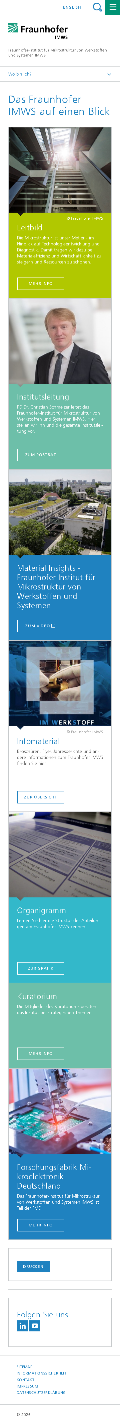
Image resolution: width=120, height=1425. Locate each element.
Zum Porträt (40, 454)
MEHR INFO (41, 1225)
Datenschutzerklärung (41, 1393)
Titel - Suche (97, 7)
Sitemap (24, 1367)
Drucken (33, 1266)
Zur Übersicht (40, 797)
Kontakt (25, 1380)
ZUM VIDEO (37, 626)
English (72, 7)
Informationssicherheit (41, 1373)
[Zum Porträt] (60, 343)
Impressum (27, 1386)
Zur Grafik (41, 968)
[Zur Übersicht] (60, 685)
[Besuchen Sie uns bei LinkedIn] (22, 1325)
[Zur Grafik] (60, 856)
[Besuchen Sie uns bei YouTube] (34, 1325)
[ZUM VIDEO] (60, 514)
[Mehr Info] (60, 171)
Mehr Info (41, 283)
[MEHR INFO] (60, 1113)
